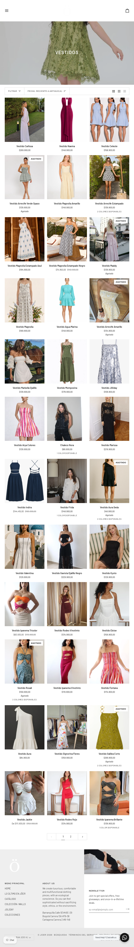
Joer (43, 935)
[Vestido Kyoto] (109, 547)
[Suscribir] (126, 909)
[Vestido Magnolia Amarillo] (67, 177)
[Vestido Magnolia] (24, 300)
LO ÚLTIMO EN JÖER (15, 893)
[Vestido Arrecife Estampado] (109, 177)
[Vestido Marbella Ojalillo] (24, 361)
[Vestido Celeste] (109, 120)
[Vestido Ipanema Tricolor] (24, 604)
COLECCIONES (12, 914)
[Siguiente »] (82, 836)
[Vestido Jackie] (24, 793)
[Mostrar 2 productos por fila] (113, 91)
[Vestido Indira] (24, 481)
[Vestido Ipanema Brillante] (109, 793)
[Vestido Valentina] (24, 547)
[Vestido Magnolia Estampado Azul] (24, 239)
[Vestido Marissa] (109, 419)
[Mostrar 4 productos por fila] (125, 91)
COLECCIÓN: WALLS (15, 904)
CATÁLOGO (10, 899)
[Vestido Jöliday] (109, 361)
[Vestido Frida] (67, 481)
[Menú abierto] (10, 10)
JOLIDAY (9, 909)
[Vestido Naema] (67, 120)
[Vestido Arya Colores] (24, 419)
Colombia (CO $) (18, 937)
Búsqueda (60, 935)
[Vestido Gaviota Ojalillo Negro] (67, 547)
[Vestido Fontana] (109, 661)
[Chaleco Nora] (67, 419)
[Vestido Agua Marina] (67, 300)
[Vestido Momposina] (67, 361)
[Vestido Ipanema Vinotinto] (67, 661)
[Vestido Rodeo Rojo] (67, 793)
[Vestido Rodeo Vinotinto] (67, 604)
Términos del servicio (83, 935)
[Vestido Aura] (24, 727)
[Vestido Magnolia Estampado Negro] (67, 239)
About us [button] (48, 883)
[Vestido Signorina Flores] (67, 727)
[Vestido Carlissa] (24, 120)
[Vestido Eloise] (109, 604)
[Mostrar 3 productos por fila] (119, 91)
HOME (8, 888)
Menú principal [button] (15, 883)
